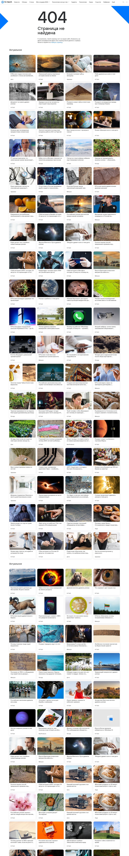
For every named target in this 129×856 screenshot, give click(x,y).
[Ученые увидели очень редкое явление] (78, 573)
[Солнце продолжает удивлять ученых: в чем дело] (106, 489)
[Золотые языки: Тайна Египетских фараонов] (22, 377)
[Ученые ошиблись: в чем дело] (50, 293)
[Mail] (2, 2)
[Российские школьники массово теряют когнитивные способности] (50, 377)
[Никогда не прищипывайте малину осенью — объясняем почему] (106, 152)
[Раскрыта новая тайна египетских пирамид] (78, 96)
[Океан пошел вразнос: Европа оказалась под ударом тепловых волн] (50, 778)
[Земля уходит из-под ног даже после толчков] (22, 517)
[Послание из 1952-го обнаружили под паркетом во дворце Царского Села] (22, 778)
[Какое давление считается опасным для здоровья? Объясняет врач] (22, 180)
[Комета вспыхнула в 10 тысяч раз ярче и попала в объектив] (50, 658)
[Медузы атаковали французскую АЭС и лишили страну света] (78, 658)
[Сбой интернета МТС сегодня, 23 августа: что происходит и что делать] (22, 264)
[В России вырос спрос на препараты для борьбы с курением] (106, 377)
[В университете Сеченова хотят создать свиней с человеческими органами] (106, 405)
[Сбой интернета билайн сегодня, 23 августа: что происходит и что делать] (50, 208)
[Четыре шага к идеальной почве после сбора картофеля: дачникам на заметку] (106, 349)
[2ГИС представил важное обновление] (22, 573)
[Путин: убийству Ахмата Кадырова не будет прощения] (106, 658)
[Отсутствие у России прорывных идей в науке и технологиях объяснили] (50, 180)
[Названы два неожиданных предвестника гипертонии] (22, 124)
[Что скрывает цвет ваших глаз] (106, 694)
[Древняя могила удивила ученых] (78, 694)
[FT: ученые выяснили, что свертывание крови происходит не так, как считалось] (22, 152)
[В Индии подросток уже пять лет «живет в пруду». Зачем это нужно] (78, 778)
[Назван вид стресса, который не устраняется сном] (22, 545)
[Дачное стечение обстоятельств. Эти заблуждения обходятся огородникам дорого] (78, 835)
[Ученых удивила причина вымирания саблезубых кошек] (50, 321)
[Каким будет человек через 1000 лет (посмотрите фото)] (50, 264)
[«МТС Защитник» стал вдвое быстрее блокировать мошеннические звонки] (78, 461)
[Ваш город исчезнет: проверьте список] (78, 124)
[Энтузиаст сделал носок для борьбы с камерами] (50, 806)
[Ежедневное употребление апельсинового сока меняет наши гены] (22, 208)
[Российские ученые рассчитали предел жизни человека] (78, 208)
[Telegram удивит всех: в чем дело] (78, 236)
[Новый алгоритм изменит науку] (106, 630)
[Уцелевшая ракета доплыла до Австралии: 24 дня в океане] (22, 694)
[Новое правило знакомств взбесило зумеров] (78, 806)
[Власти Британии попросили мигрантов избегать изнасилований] (106, 264)
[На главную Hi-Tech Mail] (8, 2)
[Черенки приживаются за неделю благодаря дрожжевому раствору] (22, 405)
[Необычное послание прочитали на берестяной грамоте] (106, 750)
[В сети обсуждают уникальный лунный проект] (22, 349)
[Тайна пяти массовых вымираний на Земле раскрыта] (50, 694)
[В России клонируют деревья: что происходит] (22, 293)
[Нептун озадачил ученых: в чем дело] (22, 835)
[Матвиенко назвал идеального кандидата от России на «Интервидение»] (106, 208)
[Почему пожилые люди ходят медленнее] (22, 750)
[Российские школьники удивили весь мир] (22, 806)
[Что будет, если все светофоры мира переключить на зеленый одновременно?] (78, 489)
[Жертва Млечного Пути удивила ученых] (50, 236)
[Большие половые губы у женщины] (78, 68)
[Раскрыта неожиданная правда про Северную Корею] (106, 96)
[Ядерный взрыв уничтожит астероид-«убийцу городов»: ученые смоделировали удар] (22, 601)
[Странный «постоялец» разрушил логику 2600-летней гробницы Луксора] (50, 433)
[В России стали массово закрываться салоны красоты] (50, 349)
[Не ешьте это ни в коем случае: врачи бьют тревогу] (78, 722)
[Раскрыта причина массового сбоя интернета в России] (50, 630)
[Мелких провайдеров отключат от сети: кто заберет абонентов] (50, 601)
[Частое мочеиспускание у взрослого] (106, 545)
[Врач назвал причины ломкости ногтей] (22, 461)
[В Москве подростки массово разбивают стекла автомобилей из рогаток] (22, 68)
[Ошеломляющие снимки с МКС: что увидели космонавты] (50, 722)
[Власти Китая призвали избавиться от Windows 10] (106, 835)
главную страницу (56, 42)
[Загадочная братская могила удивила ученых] (106, 806)
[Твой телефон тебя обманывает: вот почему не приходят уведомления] (78, 405)
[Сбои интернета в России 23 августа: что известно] (50, 545)
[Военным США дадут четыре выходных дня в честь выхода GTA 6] (50, 405)
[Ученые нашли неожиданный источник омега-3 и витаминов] (106, 293)
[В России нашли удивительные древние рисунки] (106, 180)
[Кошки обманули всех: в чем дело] (106, 124)
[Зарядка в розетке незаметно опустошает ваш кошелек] (50, 96)
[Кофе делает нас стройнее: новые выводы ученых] (22, 236)
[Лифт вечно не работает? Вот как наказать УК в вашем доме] (50, 517)
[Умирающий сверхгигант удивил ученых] (106, 778)
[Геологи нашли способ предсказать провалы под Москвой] (106, 236)
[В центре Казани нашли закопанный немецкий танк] (78, 180)
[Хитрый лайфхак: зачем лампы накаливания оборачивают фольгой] (106, 321)
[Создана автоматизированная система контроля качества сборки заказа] (78, 377)
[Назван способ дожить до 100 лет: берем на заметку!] (106, 461)
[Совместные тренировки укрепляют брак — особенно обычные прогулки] (50, 461)
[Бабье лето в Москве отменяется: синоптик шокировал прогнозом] (50, 152)
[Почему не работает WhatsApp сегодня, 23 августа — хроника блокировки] (78, 321)
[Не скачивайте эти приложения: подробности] (78, 349)
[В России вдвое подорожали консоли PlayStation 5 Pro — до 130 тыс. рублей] (22, 321)
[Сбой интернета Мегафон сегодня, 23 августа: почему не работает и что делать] (78, 264)
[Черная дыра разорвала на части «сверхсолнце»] (50, 489)
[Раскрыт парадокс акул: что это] (50, 750)
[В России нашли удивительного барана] (22, 722)
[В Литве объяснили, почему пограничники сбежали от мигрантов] (106, 722)
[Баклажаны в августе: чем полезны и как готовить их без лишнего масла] (50, 835)
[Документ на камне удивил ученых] (22, 96)
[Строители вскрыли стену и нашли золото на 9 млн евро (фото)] (50, 573)
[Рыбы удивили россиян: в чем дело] (106, 68)
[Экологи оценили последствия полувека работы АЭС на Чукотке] (50, 124)
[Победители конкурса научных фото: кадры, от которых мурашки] (78, 601)
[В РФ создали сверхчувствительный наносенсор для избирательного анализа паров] (78, 630)
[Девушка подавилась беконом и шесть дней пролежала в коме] (22, 489)
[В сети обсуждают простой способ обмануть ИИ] (106, 573)
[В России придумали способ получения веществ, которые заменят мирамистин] (106, 601)
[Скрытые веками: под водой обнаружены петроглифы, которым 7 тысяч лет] (78, 517)
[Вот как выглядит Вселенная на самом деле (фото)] (22, 658)
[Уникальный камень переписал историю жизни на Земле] (50, 68)
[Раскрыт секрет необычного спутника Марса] (106, 433)
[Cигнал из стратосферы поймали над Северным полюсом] (78, 152)
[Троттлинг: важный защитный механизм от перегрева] (22, 630)
